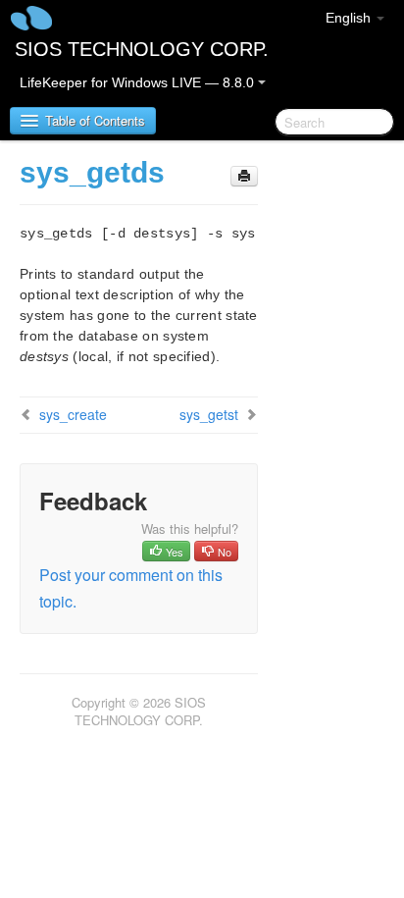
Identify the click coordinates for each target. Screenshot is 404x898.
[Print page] (244, 176)
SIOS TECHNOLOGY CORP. (142, 49)
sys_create (73, 414)
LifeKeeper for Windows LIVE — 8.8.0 (139, 82)
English (350, 18)
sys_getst (208, 414)
